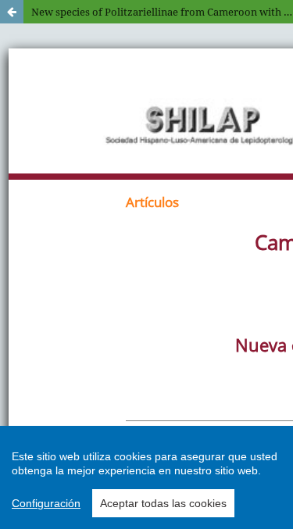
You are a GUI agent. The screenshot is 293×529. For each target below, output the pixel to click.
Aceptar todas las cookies (163, 503)
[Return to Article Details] (11, 11)
